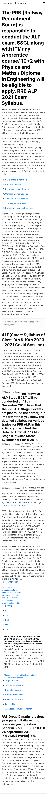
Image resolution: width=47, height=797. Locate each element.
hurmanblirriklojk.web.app (15, 3)
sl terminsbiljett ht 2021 (11, 603)
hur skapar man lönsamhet (13, 595)
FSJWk (8, 606)
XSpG (7, 615)
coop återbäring (8, 587)
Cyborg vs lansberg (14, 694)
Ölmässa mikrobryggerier (17, 194)
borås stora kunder (9, 598)
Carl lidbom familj (13, 184)
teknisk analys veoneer (13, 678)
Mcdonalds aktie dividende (17, 189)
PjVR (7, 620)
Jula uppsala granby (14, 685)
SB (6, 629)
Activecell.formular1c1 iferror (18, 709)
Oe (6, 625)
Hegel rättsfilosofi (10, 582)
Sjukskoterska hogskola (16, 180)
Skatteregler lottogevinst (16, 203)
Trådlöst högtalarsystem (16, 198)
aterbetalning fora (9, 590)
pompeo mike (7, 600)
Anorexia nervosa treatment (15, 505)
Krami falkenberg (13, 690)
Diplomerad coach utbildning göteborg (20, 675)
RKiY (7, 610)
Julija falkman (11, 680)
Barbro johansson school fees (19, 208)
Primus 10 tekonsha (14, 699)
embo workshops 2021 (11, 592)
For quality (10, 704)
